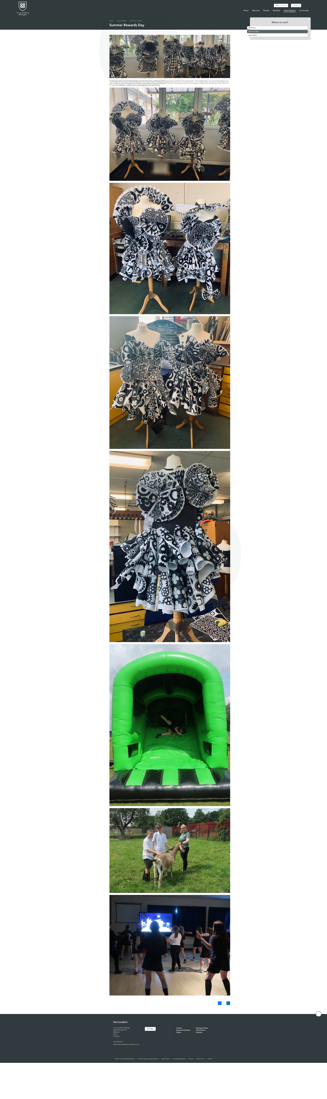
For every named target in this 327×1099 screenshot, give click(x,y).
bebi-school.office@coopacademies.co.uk (126, 1044)
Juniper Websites (153, 1058)
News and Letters (136, 21)
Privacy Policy (200, 1058)
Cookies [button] (210, 1058)
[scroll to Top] (318, 1014)
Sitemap (191, 1058)
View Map (150, 1029)
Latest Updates (122, 21)
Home (111, 21)
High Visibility (165, 1058)
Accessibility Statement (179, 1058)
